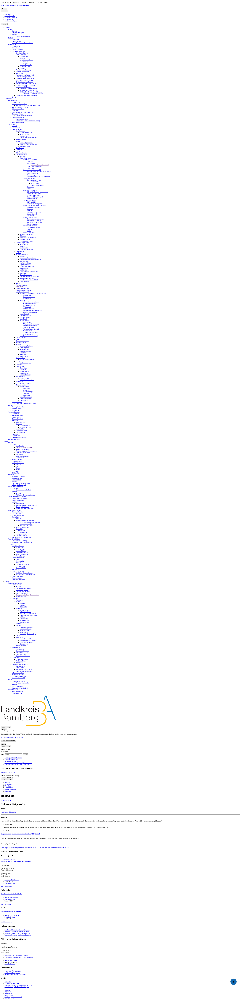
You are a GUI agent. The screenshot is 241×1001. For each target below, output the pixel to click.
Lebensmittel (31, 163)
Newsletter (15, 434)
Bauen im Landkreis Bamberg (28, 144)
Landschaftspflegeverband (23, 77)
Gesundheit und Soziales (15, 486)
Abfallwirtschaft (20, 131)
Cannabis (30, 209)
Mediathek (26, 395)
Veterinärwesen (20, 376)
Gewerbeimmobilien (22, 552)
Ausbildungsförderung (26, 346)
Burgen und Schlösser (22, 651)
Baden (18, 601)
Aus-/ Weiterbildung (18, 571)
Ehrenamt (11, 474)
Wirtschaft (11, 544)
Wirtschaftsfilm (20, 549)
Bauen (18, 141)
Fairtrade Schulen (25, 66)
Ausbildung (15, 410)
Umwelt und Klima (14, 539)
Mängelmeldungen (21, 535)
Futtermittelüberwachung (27, 380)
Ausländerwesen (21, 139)
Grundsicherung (24, 349)
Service (18, 468)
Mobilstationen (20, 530)
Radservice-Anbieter (26, 524)
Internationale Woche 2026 (20, 688)
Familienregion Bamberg (23, 70)
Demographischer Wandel (19, 498)
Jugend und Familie (21, 254)
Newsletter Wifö (21, 566)
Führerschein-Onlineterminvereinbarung (28, 121)
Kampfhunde (23, 319)
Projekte (25, 61)
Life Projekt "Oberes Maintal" (25, 80)
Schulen (14, 444)
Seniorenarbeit (20, 503)
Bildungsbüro (16, 473)
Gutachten (30, 161)
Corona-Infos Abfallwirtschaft (28, 137)
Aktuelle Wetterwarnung (30, 332)
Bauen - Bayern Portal (26, 143)
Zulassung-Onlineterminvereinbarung (23, 112)
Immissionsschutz (25, 371)
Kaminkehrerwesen (25, 315)
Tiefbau (18, 361)
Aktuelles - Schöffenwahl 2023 (29, 280)
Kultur (18, 283)
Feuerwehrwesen (28, 295)
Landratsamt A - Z (17, 129)
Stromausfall (27, 322)
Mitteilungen (27, 388)
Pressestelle (15, 414)
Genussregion (16, 657)
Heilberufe (23, 236)
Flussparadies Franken (22, 71)
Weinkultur (19, 662)
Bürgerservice (12, 100)
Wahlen (14, 34)
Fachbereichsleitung (25, 263)
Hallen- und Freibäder (37, 185)
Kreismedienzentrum (18, 463)
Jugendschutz (24, 268)
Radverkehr (15, 517)
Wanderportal (24, 632)
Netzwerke (30, 215)
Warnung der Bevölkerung (31, 324)
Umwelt (29, 188)
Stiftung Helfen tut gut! (19, 485)
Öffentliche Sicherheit (22, 292)
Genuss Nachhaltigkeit (22, 659)
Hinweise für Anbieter (18, 674)
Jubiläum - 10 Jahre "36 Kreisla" (33, 93)
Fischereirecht (24, 248)
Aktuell (18, 466)
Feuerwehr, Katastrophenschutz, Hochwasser (33, 293)
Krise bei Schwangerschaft (35, 197)
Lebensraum (12, 44)
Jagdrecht (22, 246)
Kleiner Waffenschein (29, 305)
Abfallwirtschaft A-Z (26, 132)
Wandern (18, 625)
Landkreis (7, 27)
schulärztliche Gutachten (34, 222)
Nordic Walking (24, 630)
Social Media (16, 436)
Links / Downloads (21, 532)
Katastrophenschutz (29, 297)
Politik (10, 29)
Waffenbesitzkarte (28, 309)
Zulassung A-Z (24, 400)
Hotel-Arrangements (22, 590)
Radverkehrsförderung (22, 527)
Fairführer (23, 58)
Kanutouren (19, 600)
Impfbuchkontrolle (32, 224)
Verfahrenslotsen (24, 281)
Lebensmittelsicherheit (22, 288)
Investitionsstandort (18, 546)
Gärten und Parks (21, 654)
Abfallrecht (23, 369)
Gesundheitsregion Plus (34, 212)
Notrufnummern (28, 334)
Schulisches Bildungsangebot (24, 447)
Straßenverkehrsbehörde (27, 359)
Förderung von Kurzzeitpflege (25, 508)
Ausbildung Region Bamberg (24, 573)
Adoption (22, 256)
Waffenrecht (23, 300)
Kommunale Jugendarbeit (27, 266)
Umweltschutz (20, 366)
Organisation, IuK (21, 337)
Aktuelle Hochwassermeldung (29, 336)
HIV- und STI (31, 202)
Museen (14, 684)
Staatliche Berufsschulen (23, 452)
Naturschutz (23, 368)
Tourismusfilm (20, 649)
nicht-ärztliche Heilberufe (34, 166)
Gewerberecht (24, 244)
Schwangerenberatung (30, 190)
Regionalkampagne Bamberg (24, 82)
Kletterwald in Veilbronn (27, 642)
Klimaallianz (19, 73)
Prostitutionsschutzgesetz (34, 204)
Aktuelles (18, 519)
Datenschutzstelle (21, 149)
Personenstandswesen (22, 341)
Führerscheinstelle (21, 153)
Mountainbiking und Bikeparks (29, 615)
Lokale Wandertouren (26, 627)
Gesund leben (16, 488)
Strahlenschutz (24, 373)
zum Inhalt (8, 14)
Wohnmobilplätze (21, 596)
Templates (26, 393)
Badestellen (34, 182)
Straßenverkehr (20, 358)
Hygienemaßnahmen (33, 173)
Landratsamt (8, 99)
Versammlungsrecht (25, 317)
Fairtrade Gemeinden (26, 65)
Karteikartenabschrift (22, 119)
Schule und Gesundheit (30, 217)
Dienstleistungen (28, 391)
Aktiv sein (15, 598)
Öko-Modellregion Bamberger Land (26, 95)
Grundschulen (20, 446)
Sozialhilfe (23, 353)
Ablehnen (4, 9)
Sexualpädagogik (32, 198)
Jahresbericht (20, 429)
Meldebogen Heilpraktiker (8, 812)
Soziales (18, 344)
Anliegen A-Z (16, 102)
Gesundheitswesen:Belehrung (40, 165)
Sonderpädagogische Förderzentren (26, 451)
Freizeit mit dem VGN (18, 678)
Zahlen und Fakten (17, 41)
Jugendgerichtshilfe (25, 264)
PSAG (29, 231)
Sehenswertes (16, 647)
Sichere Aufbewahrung (30, 312)
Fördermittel (15, 569)
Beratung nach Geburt (33, 195)
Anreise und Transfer (22, 593)
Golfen (18, 635)
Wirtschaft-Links (21, 568)
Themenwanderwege (26, 629)
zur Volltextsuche (10, 16)
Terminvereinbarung (18, 122)
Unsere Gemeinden (18, 49)
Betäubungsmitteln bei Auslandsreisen (38, 176)
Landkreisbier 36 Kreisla (23, 87)
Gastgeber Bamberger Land (24, 588)
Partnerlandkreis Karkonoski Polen (22, 43)
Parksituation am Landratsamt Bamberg (16, 955)
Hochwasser (27, 298)
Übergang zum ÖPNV (26, 525)
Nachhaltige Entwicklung (23, 290)
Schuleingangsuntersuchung (35, 219)
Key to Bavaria (20, 556)
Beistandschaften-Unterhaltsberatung (30, 259)
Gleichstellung (20, 251)
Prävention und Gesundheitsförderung (34, 205)
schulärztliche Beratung (34, 220)
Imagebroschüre (20, 422)
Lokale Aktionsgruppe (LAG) (25, 78)
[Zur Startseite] (28, 725)
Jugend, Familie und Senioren (17, 496)
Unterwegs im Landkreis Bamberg (30, 522)
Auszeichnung (24, 56)
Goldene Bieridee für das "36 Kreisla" (31, 92)
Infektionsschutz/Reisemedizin (32, 170)
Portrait (10, 38)
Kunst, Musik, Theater (18, 681)
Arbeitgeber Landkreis (18, 407)
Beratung (18, 469)
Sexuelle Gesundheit (29, 200)
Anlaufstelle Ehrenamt (18, 476)
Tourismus (19, 364)
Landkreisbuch (20, 432)
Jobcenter (18, 493)
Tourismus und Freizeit (15, 583)
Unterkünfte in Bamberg (23, 591)
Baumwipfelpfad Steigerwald (28, 639)
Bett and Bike (24, 618)
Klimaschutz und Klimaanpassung (22, 542)
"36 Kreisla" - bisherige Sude (28, 88)
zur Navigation (9, 19)
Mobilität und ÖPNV (14, 510)
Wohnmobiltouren (21, 646)
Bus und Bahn (16, 513)
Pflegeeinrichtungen (29, 232)
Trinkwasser (30, 187)
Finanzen (18, 151)
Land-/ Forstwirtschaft (26, 249)
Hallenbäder (23, 607)
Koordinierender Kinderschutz (29, 271)
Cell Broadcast (27, 331)
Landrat (14, 31)
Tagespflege (23, 273)
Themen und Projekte (22, 564)
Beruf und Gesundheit (30, 159)
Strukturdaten (20, 547)
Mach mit (22, 68)
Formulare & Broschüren (19, 104)
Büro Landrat (20, 148)
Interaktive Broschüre (18, 579)
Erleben (7, 581)
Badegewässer (24, 156)
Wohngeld (23, 354)
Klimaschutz (19, 287)
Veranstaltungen (17, 578)
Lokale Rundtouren (25, 612)
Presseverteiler (16, 417)
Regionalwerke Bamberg (19, 541)
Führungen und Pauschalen (20, 664)
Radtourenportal (24, 622)
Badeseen (22, 605)
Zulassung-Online (17, 114)
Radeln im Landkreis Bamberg (25, 520)
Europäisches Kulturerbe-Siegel (25, 85)
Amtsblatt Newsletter (26, 427)
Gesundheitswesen (21, 154)
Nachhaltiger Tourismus (19, 676)
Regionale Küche (21, 661)
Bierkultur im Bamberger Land (29, 90)
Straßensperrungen (25, 363)
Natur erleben (20, 637)
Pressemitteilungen (17, 415)
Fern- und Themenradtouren (28, 613)
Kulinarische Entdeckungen (24, 669)
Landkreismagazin (21, 430)
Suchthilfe (30, 229)
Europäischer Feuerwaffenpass (32, 310)
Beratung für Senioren (22, 507)
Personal (18, 339)
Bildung (10, 442)
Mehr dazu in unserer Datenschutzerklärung (15, 5)
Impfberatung (31, 175)
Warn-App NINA (28, 327)
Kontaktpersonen (17, 402)
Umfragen (15, 110)
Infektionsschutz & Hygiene (28, 237)
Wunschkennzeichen (26, 397)
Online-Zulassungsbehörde (24, 115)
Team (17, 559)
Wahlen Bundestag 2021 (23, 36)
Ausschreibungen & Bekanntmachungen (24, 403)
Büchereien (15, 471)
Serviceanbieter (24, 620)
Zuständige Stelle (6, 800)
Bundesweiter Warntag (30, 325)
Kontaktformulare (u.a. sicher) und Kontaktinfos (19, 957)
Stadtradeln (19, 529)
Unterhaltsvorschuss (26, 275)
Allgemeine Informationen (31, 302)
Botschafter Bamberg (22, 53)
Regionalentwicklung (18, 51)
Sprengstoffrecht (24, 314)
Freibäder (22, 603)
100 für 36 (15, 97)
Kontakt (18, 464)
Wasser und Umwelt (29, 178)
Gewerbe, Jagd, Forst (22, 242)
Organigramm (16, 127)
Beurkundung (24, 261)
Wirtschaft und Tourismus (23, 383)
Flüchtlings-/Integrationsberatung (25, 495)
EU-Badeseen (35, 183)
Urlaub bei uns (16, 585)
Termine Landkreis (17, 419)
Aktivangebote (20, 666)
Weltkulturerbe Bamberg (23, 656)
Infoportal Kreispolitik (18, 32)
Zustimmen (5, 11)
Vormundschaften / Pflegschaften (29, 276)
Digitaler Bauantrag (25, 146)
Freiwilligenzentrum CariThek (21, 483)
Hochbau (18, 253)
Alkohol (29, 210)
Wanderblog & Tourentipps (28, 634)
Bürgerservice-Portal (18, 109)
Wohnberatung (24, 356)
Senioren (14, 502)
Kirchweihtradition (17, 686)
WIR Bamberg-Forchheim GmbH (26, 83)
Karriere (10, 405)
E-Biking (22, 617)
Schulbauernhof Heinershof (28, 640)
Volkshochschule (17, 459)
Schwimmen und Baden (34, 180)
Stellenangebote (16, 408)
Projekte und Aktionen (26, 60)
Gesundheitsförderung (26, 234)
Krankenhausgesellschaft (23, 490)
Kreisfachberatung (25, 375)
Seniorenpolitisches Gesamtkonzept (26, 505)
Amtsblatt (19, 424)
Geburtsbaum (16, 46)
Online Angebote (25, 134)
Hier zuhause (16, 48)
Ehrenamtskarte (16, 480)
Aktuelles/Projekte (17, 512)
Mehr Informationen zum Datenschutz (12, 737)
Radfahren (19, 608)
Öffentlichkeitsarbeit (14, 412)
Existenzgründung (17, 576)
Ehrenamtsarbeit (17, 478)
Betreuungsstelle (24, 347)
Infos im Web (24, 136)
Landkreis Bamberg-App (19, 437)
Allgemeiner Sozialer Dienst (28, 258)
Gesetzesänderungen (29, 303)
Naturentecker (24, 644)
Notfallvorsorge (24, 320)
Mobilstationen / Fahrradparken (21, 537)
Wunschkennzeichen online (20, 107)
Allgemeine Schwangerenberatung (37, 192)
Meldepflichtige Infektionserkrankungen (39, 171)
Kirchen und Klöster (22, 652)
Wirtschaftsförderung (18, 557)
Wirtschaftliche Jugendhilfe (28, 278)
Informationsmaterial (22, 554)
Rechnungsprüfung (21, 342)
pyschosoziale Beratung (34, 227)
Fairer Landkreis (21, 55)
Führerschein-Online (18, 117)
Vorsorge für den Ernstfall (31, 329)
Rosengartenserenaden (22, 683)
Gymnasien (19, 454)
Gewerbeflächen (21, 551)
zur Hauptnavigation (11, 17)
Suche (2, 754)
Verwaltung (11, 124)
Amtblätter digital (25, 425)
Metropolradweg (21, 534)
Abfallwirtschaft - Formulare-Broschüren (28, 105)
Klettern (18, 623)
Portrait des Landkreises (8, 772)
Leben (6, 441)
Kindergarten (23, 270)
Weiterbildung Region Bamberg (25, 574)
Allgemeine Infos (25, 610)
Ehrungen (15, 481)
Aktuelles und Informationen (24, 671)
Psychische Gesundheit (34, 207)
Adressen (26, 390)
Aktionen (26, 63)
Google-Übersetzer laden (8, 740)
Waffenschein (27, 307)
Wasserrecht (19, 381)
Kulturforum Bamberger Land (25, 75)
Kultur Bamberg (17, 693)
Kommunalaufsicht (21, 285)
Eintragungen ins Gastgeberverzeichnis (27, 595)
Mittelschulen (20, 458)
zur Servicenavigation (11, 21)
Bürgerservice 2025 (14, 439)
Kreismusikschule (17, 461)
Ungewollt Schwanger (33, 193)
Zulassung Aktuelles (26, 398)
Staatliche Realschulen (22, 449)
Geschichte (15, 39)
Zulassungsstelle (21, 385)
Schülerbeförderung (18, 515)
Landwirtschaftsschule (22, 456)
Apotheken (30, 168)
